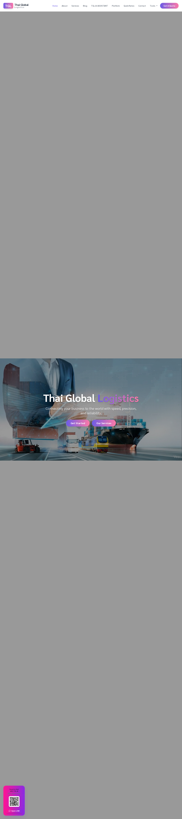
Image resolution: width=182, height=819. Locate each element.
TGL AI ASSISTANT (99, 5)
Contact (142, 5)
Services (75, 5)
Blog (85, 5)
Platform (116, 5)
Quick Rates (129, 5)
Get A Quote (169, 5)
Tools (152, 5)
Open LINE (15, 811)
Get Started (78, 423)
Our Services (103, 423)
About (65, 5)
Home (55, 5)
